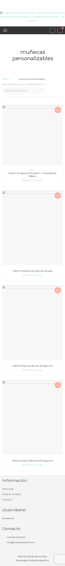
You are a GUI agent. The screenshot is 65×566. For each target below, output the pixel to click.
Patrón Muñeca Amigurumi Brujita (32, 270)
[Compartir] (55, 3)
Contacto (7, 499)
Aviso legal (7, 489)
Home (5, 79)
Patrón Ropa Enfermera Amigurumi (32, 460)
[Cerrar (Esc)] (61, 3)
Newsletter (8, 518)
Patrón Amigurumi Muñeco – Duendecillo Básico (32, 175)
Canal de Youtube (11, 494)
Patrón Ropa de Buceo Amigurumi (33, 365)
